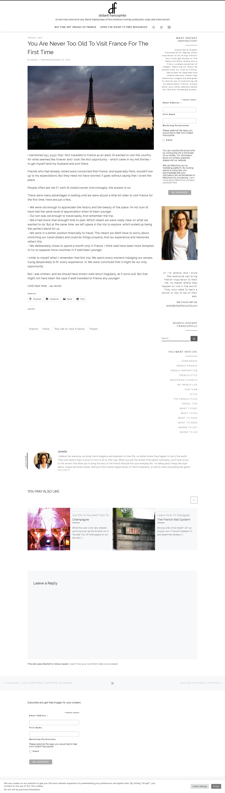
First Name (169, 114)
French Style (188, 375)
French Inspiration (184, 370)
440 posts (64, 470)
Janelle (34, 60)
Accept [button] (216, 786)
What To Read (187, 422)
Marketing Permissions (176, 125)
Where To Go (188, 432)
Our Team (191, 389)
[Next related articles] (194, 500)
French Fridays (186, 365)
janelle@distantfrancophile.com (181, 305)
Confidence (189, 361)
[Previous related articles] (186, 500)
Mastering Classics (183, 380)
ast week (51, 155)
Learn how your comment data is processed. (94, 664)
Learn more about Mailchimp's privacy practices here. (179, 180)
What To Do (189, 413)
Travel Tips (189, 403)
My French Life (187, 384)
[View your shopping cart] (161, 27)
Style (193, 394)
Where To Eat (187, 427)
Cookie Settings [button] (199, 786)
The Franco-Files (185, 398)
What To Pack (187, 417)
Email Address (172, 103)
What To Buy (188, 408)
